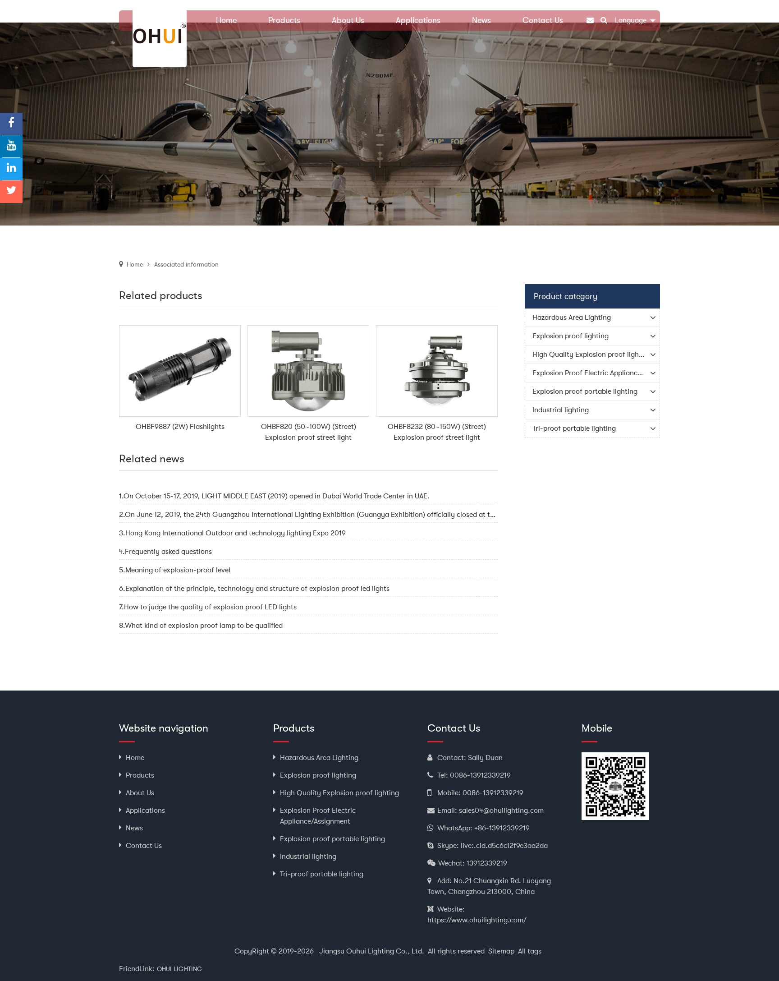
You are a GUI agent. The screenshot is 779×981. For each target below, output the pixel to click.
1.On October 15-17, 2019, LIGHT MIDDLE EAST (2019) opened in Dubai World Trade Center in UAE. (274, 496)
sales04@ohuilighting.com (501, 810)
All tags (529, 951)
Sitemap (501, 951)
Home (135, 264)
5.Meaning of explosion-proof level (174, 570)
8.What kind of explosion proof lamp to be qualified (201, 626)
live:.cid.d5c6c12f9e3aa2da (504, 846)
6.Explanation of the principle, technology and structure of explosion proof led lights (254, 589)
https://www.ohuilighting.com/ (477, 920)
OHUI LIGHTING (179, 968)
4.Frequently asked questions (165, 552)
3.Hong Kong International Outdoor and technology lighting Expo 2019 (232, 533)
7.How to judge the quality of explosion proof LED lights (208, 607)
